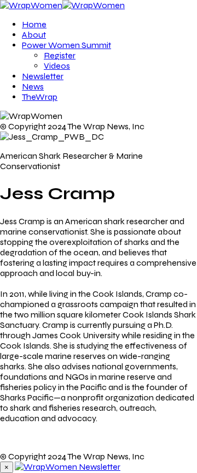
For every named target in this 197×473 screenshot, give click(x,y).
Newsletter (42, 76)
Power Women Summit (66, 45)
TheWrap (39, 97)
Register (60, 55)
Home (34, 24)
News (33, 86)
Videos (57, 66)
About (34, 34)
